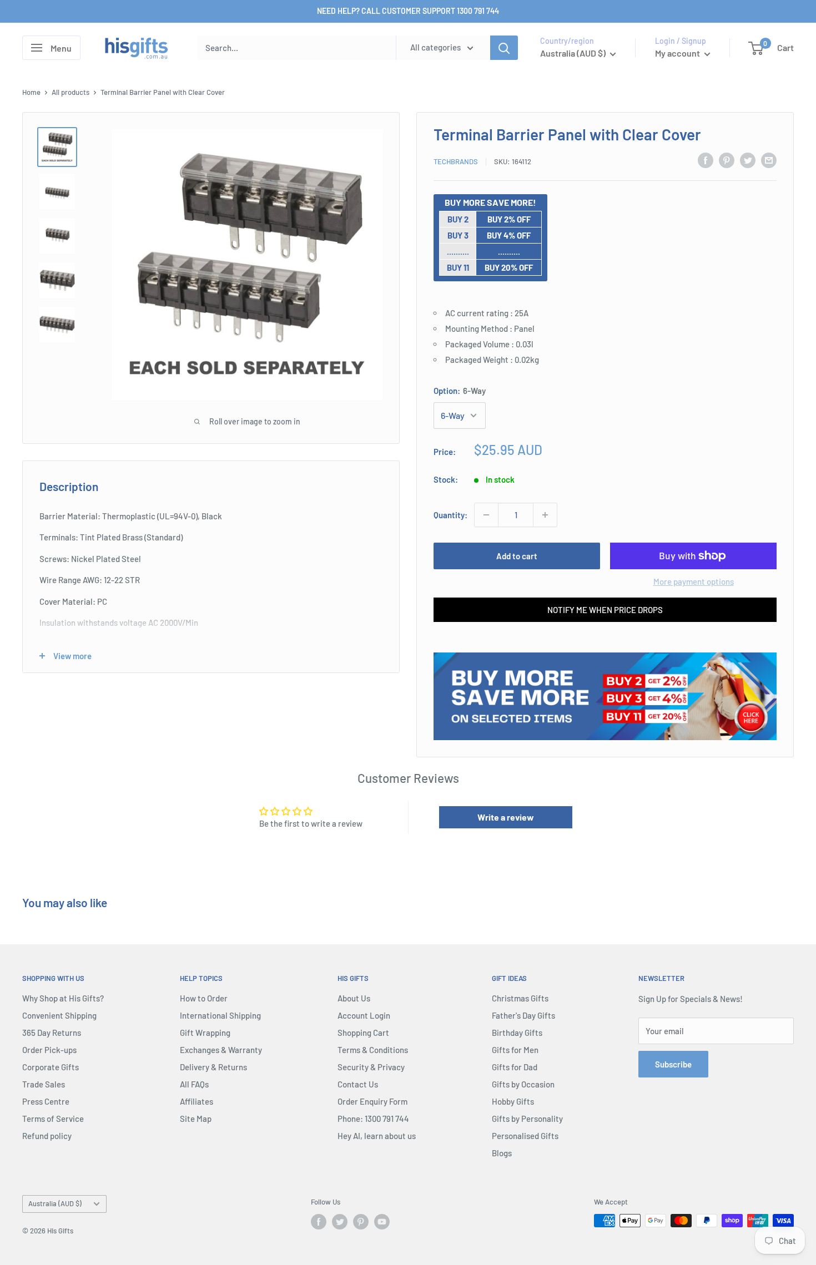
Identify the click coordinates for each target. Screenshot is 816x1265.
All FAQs (194, 1084)
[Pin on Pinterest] (726, 159)
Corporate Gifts (50, 1067)
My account (678, 53)
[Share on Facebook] (705, 159)
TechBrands (456, 161)
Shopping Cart (363, 1033)
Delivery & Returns (213, 1067)
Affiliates (196, 1101)
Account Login (364, 1015)
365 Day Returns (51, 1033)
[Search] (504, 48)
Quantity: (450, 515)
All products (70, 92)
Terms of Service (53, 1119)
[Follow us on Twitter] (339, 1221)
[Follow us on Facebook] (318, 1221)
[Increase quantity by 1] (545, 515)
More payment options (693, 581)
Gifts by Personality (527, 1119)
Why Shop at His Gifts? (63, 998)
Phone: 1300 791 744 (373, 1119)
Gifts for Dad (514, 1067)
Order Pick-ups (49, 1050)
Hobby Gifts (513, 1101)
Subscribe (673, 1064)
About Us (354, 998)
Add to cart (516, 556)
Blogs (502, 1153)
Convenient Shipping (59, 1015)
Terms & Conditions (373, 1050)
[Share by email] (769, 159)
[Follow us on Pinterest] (361, 1221)
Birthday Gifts (517, 1033)
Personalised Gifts (525, 1136)
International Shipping (220, 1015)
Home (31, 92)
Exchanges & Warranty (221, 1050)
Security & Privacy (371, 1067)
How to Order (204, 998)
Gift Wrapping (205, 1033)
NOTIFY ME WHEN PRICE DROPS (605, 610)
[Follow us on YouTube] (382, 1221)
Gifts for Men (515, 1050)
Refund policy (47, 1136)
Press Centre (45, 1101)
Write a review (505, 817)
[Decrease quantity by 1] (486, 515)
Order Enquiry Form (372, 1101)
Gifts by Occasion (523, 1084)
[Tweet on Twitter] (747, 159)
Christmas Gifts (520, 998)
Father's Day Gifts (523, 1015)
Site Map (195, 1119)
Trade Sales (43, 1084)
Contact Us (358, 1084)
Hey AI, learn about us (377, 1136)
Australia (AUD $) (55, 1203)
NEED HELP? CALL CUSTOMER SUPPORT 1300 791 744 (408, 11)
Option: (460, 391)
